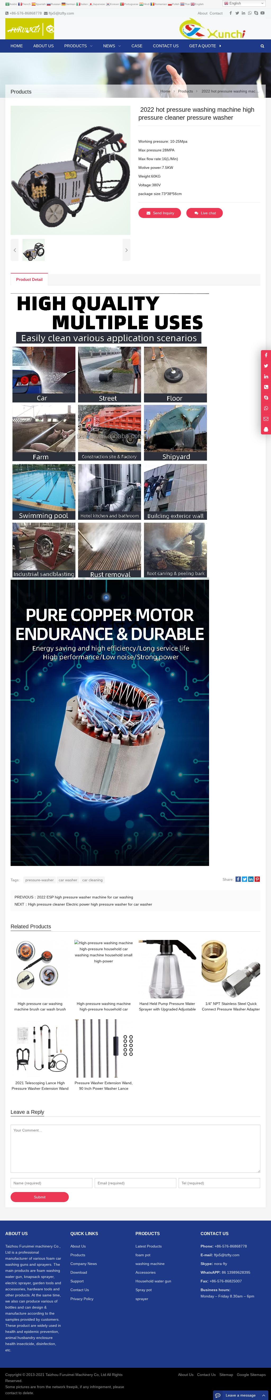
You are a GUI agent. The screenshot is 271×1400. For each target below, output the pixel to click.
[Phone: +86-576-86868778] (266, 387)
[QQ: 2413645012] (266, 429)
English (234, 3)
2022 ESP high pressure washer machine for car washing (85, 897)
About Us (78, 1246)
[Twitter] (237, 13)
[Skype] (256, 13)
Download (78, 1272)
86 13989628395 (235, 1272)
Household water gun (153, 1281)
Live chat (208, 213)
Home (17, 46)
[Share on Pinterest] (257, 880)
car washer (68, 880)
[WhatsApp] (250, 13)
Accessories (146, 1272)
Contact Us (79, 1290)
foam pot (143, 1255)
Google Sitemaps (251, 1375)
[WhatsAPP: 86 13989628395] (266, 408)
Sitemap (226, 1375)
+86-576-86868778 (26, 13)
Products (77, 1255)
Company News (83, 1264)
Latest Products (149, 1246)
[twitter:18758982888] (266, 366)
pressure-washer (39, 880)
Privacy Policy (81, 1299)
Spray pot (144, 1290)
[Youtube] (262, 13)
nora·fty (220, 1264)
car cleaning (92, 880)
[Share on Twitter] (244, 880)
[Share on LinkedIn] (251, 880)
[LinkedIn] (243, 13)
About (202, 13)
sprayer (142, 1299)
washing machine (150, 1264)
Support (77, 1281)
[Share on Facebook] (238, 880)
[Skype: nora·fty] (266, 397)
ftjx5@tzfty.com (61, 13)
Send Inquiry (163, 213)
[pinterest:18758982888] (266, 376)
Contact (216, 13)
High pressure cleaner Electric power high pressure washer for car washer (90, 904)
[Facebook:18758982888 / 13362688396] (266, 355)
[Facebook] (231, 13)
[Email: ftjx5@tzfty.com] (266, 419)
